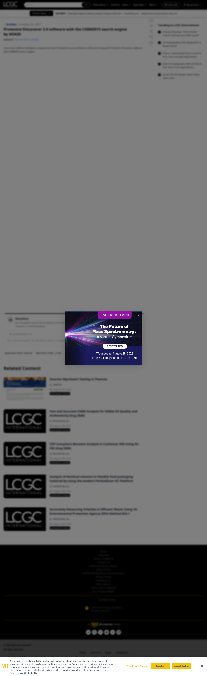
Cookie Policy (30, 672)
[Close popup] (138, 315)
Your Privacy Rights (137, 666)
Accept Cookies (181, 666)
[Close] (202, 666)
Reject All (160, 666)
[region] (103, 666)
